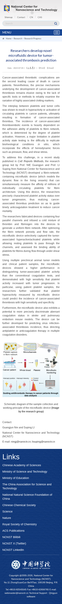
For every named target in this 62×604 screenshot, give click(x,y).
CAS (40, 17)
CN (31, 17)
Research (18, 38)
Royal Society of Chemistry (19, 524)
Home (8, 38)
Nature (6, 518)
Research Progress (32, 38)
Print (42, 68)
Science (7, 511)
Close (50, 68)
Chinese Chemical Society (19, 505)
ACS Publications (13, 530)
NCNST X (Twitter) (14, 543)
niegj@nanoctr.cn (21, 441)
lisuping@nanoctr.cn (43, 441)
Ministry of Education (15, 478)
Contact (21, 17)
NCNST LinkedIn (13, 549)
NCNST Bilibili (11, 537)
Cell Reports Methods (30, 161)
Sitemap (9, 17)
